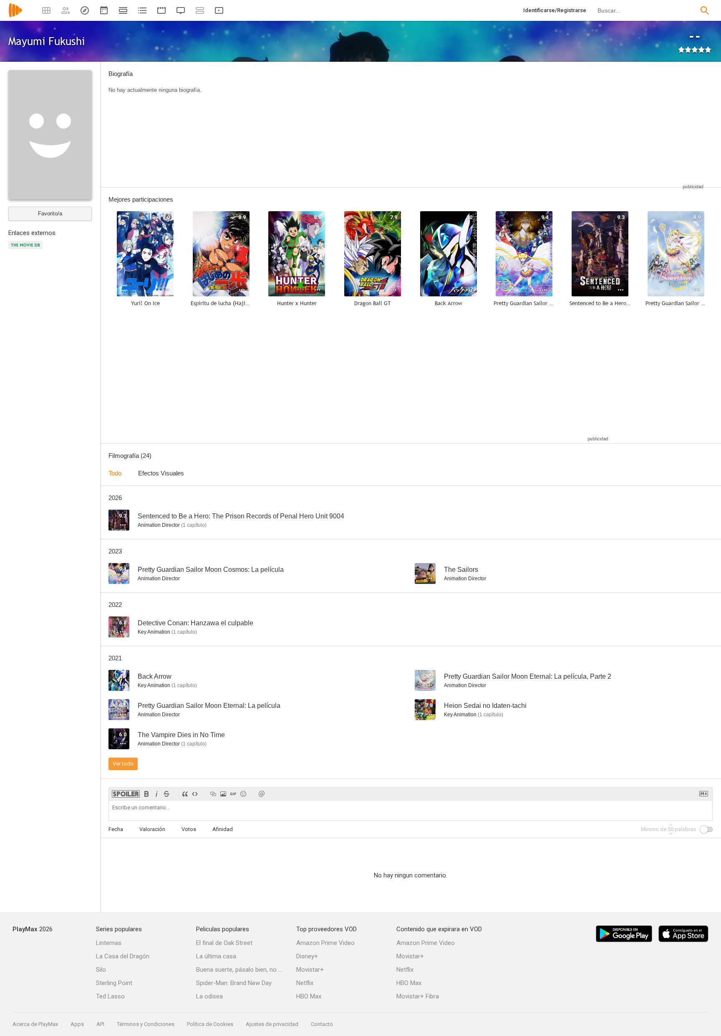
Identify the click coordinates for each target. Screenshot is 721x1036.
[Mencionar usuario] (262, 794)
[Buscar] (704, 10)
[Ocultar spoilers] (125, 794)
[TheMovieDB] (26, 250)
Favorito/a (50, 213)
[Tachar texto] (166, 794)
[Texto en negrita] (146, 794)
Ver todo (123, 764)
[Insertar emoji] (243, 794)
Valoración (152, 829)
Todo (114, 473)
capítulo (194, 525)
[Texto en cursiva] (156, 794)
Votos (189, 829)
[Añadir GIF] (233, 794)
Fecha (115, 829)
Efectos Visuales (161, 473)
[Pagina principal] (15, 16)
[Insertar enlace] (213, 794)
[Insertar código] (195, 794)
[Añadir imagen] (223, 794)
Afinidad (222, 829)
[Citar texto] (185, 794)
